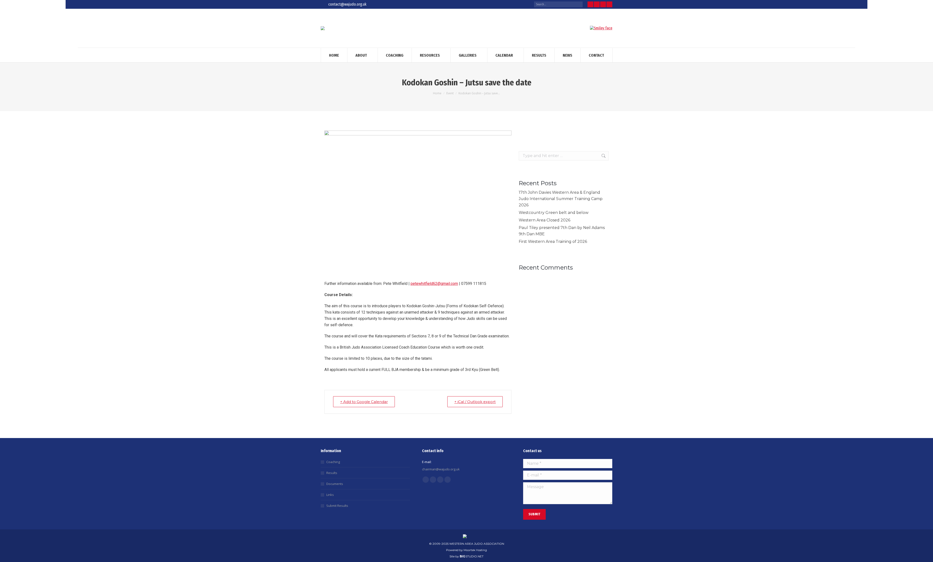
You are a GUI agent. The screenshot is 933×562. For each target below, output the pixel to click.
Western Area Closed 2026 (544, 220)
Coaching (333, 462)
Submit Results (337, 505)
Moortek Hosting (475, 550)
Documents (334, 484)
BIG (462, 556)
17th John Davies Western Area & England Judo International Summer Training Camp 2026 (561, 198)
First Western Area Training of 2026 (553, 241)
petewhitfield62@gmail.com (434, 283)
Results (331, 473)
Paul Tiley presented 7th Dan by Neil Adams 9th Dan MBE (562, 230)
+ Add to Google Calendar (364, 401)
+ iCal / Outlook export (475, 401)
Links (330, 494)
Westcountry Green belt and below (553, 212)
